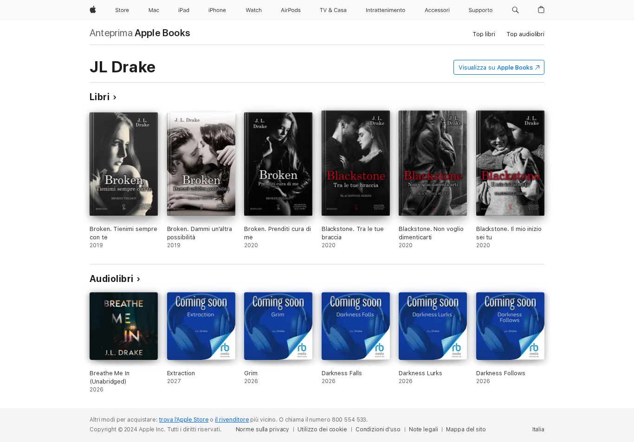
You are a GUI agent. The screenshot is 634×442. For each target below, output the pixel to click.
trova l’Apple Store (184, 419)
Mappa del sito (465, 429)
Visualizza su (496, 67)
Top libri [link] (483, 34)
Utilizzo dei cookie (322, 429)
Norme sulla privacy (263, 429)
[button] (515, 10)
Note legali (423, 429)
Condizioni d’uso (378, 429)
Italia (538, 429)
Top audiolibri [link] (525, 34)
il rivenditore (232, 419)
